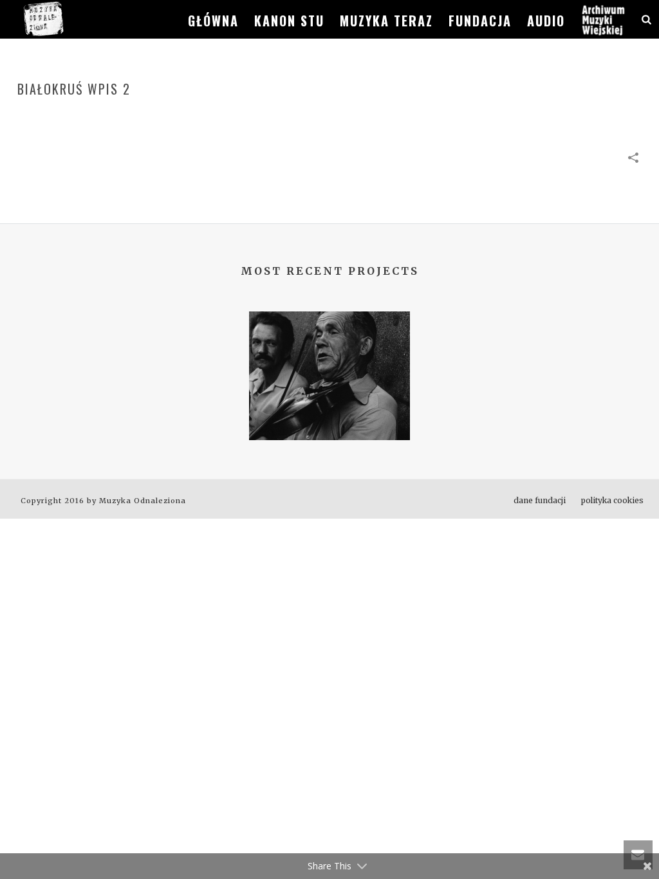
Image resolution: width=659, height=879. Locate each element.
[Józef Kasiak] (329, 362)
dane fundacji (540, 500)
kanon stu (289, 20)
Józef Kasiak (330, 406)
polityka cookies (612, 500)
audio (546, 20)
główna (213, 20)
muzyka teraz (386, 20)
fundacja (480, 20)
